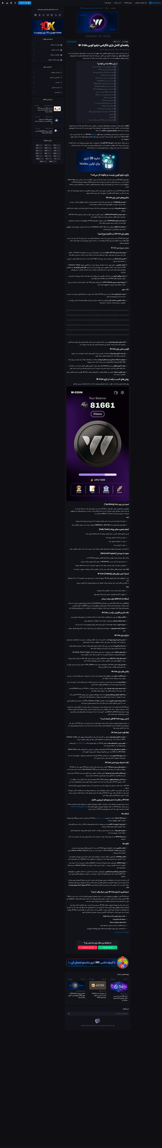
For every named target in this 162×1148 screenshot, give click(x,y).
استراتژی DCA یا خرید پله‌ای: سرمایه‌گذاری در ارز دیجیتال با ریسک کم (43, 121)
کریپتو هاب (108, 3)
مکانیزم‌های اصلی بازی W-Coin (106, 70)
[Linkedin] (43, 15)
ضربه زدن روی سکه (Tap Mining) (105, 81)
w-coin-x (117, 932)
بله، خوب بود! (106, 947)
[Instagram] (51, 15)
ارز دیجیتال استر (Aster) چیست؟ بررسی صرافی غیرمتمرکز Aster (99, 995)
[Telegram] (47, 15)
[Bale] (35, 15)
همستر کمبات (101, 818)
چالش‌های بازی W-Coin (108, 100)
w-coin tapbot (124, 932)
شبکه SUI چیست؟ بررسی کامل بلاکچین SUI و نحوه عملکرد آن (120, 998)
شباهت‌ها (111, 114)
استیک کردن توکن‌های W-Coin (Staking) (103, 89)
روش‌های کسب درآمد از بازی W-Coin (105, 78)
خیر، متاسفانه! (87, 947)
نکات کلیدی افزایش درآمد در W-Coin (105, 95)
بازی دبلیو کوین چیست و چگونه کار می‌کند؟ (103, 67)
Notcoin (85, 807)
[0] (15, 3)
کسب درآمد (118, 3)
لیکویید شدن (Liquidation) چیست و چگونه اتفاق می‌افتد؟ (43, 132)
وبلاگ (106, 8)
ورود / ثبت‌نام (23, 3)
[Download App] (11, 3)
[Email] (60, 15)
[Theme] (3, 3)
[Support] (7, 3)
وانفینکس (113, 8)
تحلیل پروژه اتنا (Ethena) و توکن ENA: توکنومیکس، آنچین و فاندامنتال (76, 995)
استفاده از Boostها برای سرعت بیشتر (105, 92)
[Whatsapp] (39, 15)
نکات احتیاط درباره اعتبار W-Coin (106, 109)
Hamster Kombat (76, 807)
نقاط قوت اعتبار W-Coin (108, 106)
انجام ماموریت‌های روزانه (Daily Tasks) (104, 84)
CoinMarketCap (81, 743)
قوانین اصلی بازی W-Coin (107, 75)
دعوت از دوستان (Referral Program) (104, 86)
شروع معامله (128, 3)
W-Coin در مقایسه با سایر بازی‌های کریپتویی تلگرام (101, 112)
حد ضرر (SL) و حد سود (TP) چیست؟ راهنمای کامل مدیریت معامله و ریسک (45, 110)
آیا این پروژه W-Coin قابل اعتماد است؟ (104, 103)
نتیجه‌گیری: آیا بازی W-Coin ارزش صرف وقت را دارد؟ (101, 120)
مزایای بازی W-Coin (109, 98)
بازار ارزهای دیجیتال (141, 3)
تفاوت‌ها (112, 117)
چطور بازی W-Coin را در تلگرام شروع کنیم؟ (103, 72)
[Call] (55, 15)
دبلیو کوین (94, 134)
